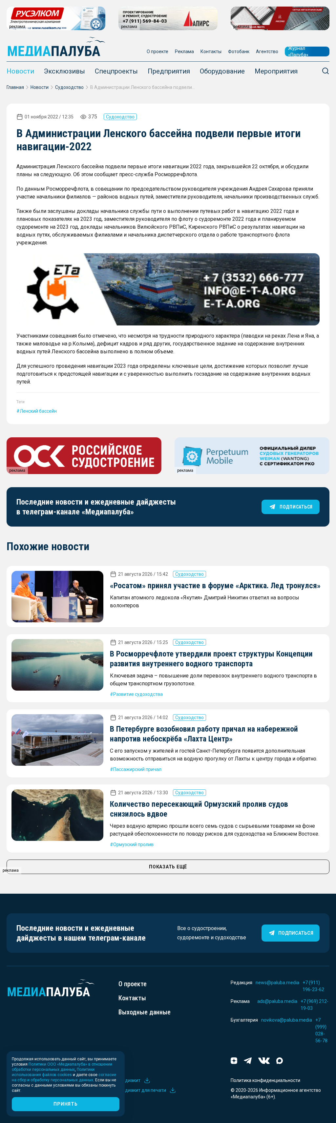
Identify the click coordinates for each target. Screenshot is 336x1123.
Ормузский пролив (133, 844)
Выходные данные (144, 1012)
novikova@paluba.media (286, 1020)
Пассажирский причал (137, 769)
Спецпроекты (116, 71)
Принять (65, 1104)
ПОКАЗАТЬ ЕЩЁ (168, 866)
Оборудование (222, 71)
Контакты (210, 51)
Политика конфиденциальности (265, 1080)
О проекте (157, 51)
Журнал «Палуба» (298, 51)
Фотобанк (238, 51)
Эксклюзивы (64, 71)
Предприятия (169, 71)
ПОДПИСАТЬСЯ (296, 507)
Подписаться (295, 933)
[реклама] (168, 289)
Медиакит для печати (142, 1090)
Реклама (184, 51)
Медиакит (129, 1080)
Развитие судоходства (138, 694)
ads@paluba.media (277, 1001)
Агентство (267, 51)
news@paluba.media (277, 982)
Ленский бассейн (38, 411)
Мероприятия (276, 71)
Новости (20, 71)
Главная (15, 87)
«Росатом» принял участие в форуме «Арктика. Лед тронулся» (215, 585)
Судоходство (69, 87)
